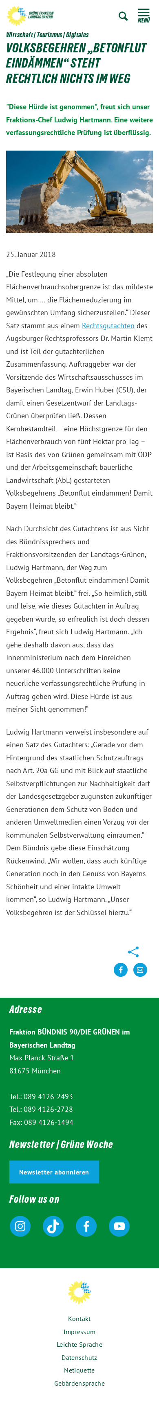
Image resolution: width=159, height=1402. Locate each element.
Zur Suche (123, 16)
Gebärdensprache (79, 1383)
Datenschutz (79, 1357)
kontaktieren (140, 976)
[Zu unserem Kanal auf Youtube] (119, 1226)
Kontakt (79, 1318)
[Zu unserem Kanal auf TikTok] (53, 1226)
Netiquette (79, 1370)
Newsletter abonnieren (54, 1172)
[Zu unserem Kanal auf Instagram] (20, 1226)
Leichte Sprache (79, 1344)
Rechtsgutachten (108, 325)
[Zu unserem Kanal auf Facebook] (86, 1226)
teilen (121, 976)
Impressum (80, 1332)
